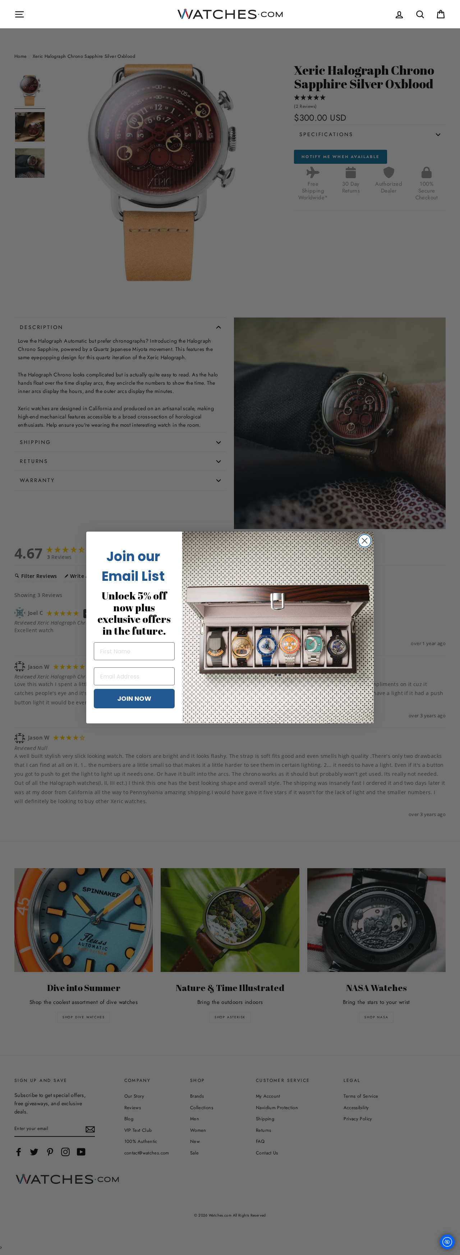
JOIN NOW (134, 698)
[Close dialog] (364, 540)
